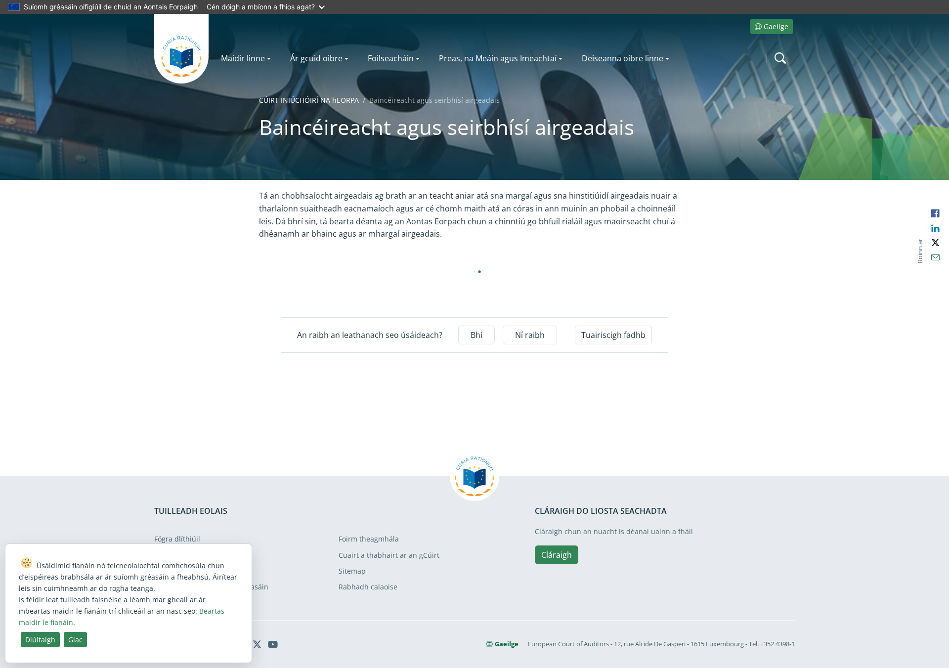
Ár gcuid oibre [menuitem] (316, 58)
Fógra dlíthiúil (177, 538)
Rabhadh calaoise (368, 586)
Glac (75, 639)
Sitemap (352, 571)
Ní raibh (530, 335)
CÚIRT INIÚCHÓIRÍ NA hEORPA (309, 100)
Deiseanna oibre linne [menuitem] (622, 58)
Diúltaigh (40, 639)
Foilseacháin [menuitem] (391, 58)
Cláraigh (556, 554)
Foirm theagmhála (369, 538)
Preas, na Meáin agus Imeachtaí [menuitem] (498, 58)
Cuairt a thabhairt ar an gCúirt (389, 555)
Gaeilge (776, 26)
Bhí (476, 335)
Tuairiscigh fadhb (613, 335)
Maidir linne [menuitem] (243, 58)
